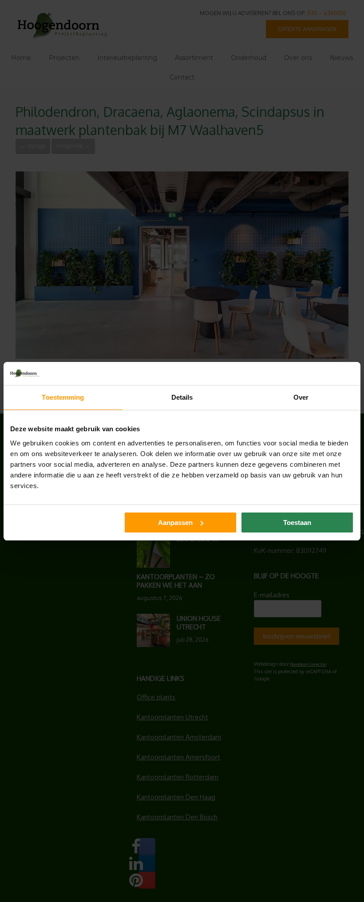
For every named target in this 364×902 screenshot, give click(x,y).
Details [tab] (182, 397)
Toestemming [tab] (63, 397)
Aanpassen (175, 522)
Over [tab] (301, 397)
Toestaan (297, 522)
